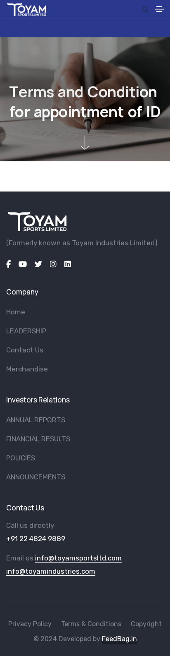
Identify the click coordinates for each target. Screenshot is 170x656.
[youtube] (23, 264)
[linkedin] (67, 264)
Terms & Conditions (91, 624)
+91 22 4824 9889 (35, 538)
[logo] (37, 221)
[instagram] (53, 264)
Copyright (146, 624)
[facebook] (8, 264)
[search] (145, 9)
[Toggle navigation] (159, 10)
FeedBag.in (119, 639)
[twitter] (38, 264)
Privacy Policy (30, 624)
